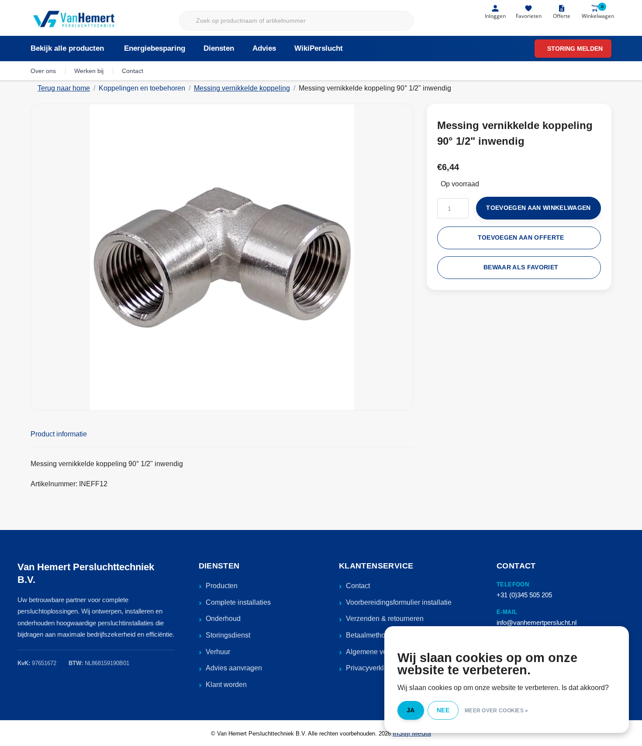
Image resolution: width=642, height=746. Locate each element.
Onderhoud (223, 618)
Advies (264, 48)
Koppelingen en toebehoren (142, 88)
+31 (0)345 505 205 (524, 595)
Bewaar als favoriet (520, 267)
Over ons (43, 70)
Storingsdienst (228, 635)
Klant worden (226, 684)
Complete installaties (238, 602)
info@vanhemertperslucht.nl (536, 622)
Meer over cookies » (496, 711)
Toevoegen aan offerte (520, 237)
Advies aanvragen (234, 668)
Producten (222, 585)
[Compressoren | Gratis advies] (74, 20)
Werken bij (89, 70)
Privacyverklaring (373, 668)
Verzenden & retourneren (385, 618)
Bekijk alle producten (67, 48)
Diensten (219, 48)
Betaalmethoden (371, 635)
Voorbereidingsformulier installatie (399, 602)
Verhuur (218, 651)
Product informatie (59, 434)
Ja (411, 710)
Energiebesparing (154, 48)
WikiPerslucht (318, 48)
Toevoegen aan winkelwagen (538, 208)
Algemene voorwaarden (383, 651)
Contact (132, 70)
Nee (443, 710)
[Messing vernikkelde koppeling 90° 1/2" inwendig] (222, 257)
